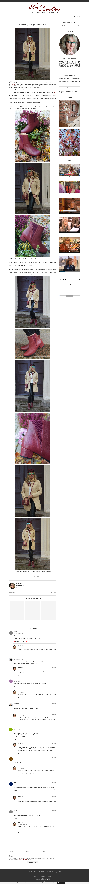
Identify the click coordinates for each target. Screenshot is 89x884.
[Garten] (69, 142)
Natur (54, 16)
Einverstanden (61, 882)
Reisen (44, 16)
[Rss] (77, 16)
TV (40, 16)
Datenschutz (42, 876)
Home (10, 16)
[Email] (74, 16)
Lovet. (60, 81)
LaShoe (13, 84)
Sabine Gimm (16, 703)
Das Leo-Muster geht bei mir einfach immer (71, 78)
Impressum (36, 876)
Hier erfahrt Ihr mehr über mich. (69, 71)
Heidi (15, 679)
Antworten (54, 645)
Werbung (49, 876)
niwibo (15, 728)
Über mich (15, 16)
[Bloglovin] (76, 16)
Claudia (15, 631)
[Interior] (69, 113)
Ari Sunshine (29, 25)
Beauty (49, 16)
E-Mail (54, 876)
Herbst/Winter (30, 22)
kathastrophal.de (49, 879)
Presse (36, 16)
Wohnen (26, 16)
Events (32, 16)
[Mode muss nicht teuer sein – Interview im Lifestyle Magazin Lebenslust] (17, 610)
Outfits (20, 16)
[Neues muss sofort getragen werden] (32, 610)
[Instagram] (73, 16)
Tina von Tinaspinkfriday (19, 658)
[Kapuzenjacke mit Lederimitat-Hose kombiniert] (48, 610)
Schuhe (36, 22)
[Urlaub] (69, 295)
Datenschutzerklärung (22, 859)
